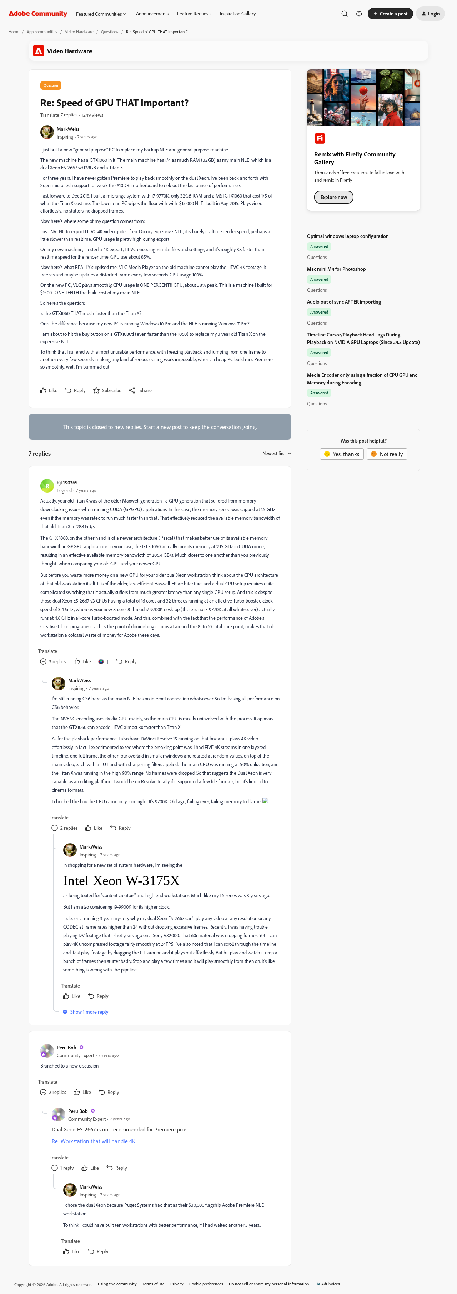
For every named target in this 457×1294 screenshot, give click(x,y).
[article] (159, 572)
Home (14, 31)
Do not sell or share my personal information (269, 1283)
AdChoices (330, 1283)
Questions (110, 31)
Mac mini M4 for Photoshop (336, 269)
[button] (390, 13)
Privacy (177, 1283)
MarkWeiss (68, 129)
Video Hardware (79, 31)
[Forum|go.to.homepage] (38, 13)
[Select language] (359, 13)
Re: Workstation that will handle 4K (93, 1141)
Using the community (117, 1283)
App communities (42, 31)
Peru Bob (66, 1047)
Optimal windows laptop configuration (348, 236)
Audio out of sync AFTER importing (344, 302)
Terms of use (153, 1283)
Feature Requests (194, 13)
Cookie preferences (206, 1283)
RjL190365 (67, 482)
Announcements (152, 13)
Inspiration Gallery (238, 13)
